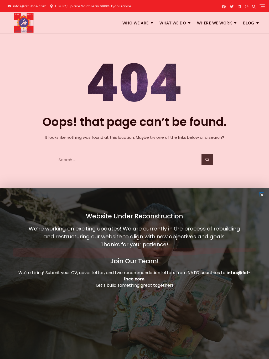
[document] (134, 179)
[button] (262, 195)
